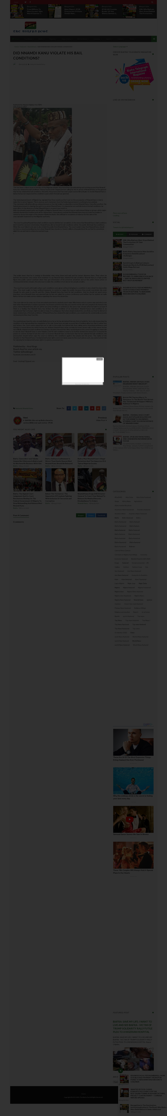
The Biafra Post (85, 384)
